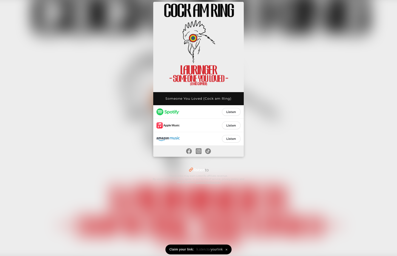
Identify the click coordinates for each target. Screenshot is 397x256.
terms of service (211, 179)
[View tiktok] (208, 151)
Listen (231, 112)
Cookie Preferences (208, 182)
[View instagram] (198, 151)
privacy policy (230, 179)
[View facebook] (188, 151)
